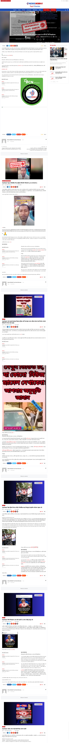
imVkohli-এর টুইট (4, 69)
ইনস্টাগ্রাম (19, 65)
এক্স (22, 65)
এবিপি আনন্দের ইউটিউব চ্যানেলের (7, 450)
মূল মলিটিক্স (22, 670)
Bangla (23, 9)
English (14, 9)
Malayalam (35, 9)
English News (46, 9)
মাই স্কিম (28, 559)
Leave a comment (24, 153)
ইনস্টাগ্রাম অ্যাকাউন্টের (41, 250)
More (40, 9)
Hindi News (53, 9)
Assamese (29, 9)
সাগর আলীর (34, 250)
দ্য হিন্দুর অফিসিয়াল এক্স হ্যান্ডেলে (11, 441)
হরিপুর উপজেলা (27, 257)
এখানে (8, 55)
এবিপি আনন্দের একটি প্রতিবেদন (38, 446)
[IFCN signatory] (32, 91)
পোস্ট (10, 211)
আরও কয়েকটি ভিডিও (37, 263)
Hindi (19, 9)
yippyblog (22, 566)
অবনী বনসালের (28, 438)
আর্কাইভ (11, 55)
